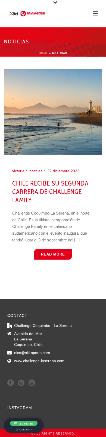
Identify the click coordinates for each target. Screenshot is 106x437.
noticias (35, 171)
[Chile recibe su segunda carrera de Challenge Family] (53, 111)
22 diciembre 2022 (63, 171)
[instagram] (21, 383)
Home (43, 53)
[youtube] (32, 383)
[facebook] (10, 383)
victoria (18, 171)
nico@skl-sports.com (32, 352)
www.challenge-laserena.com (39, 361)
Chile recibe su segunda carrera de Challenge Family (50, 191)
